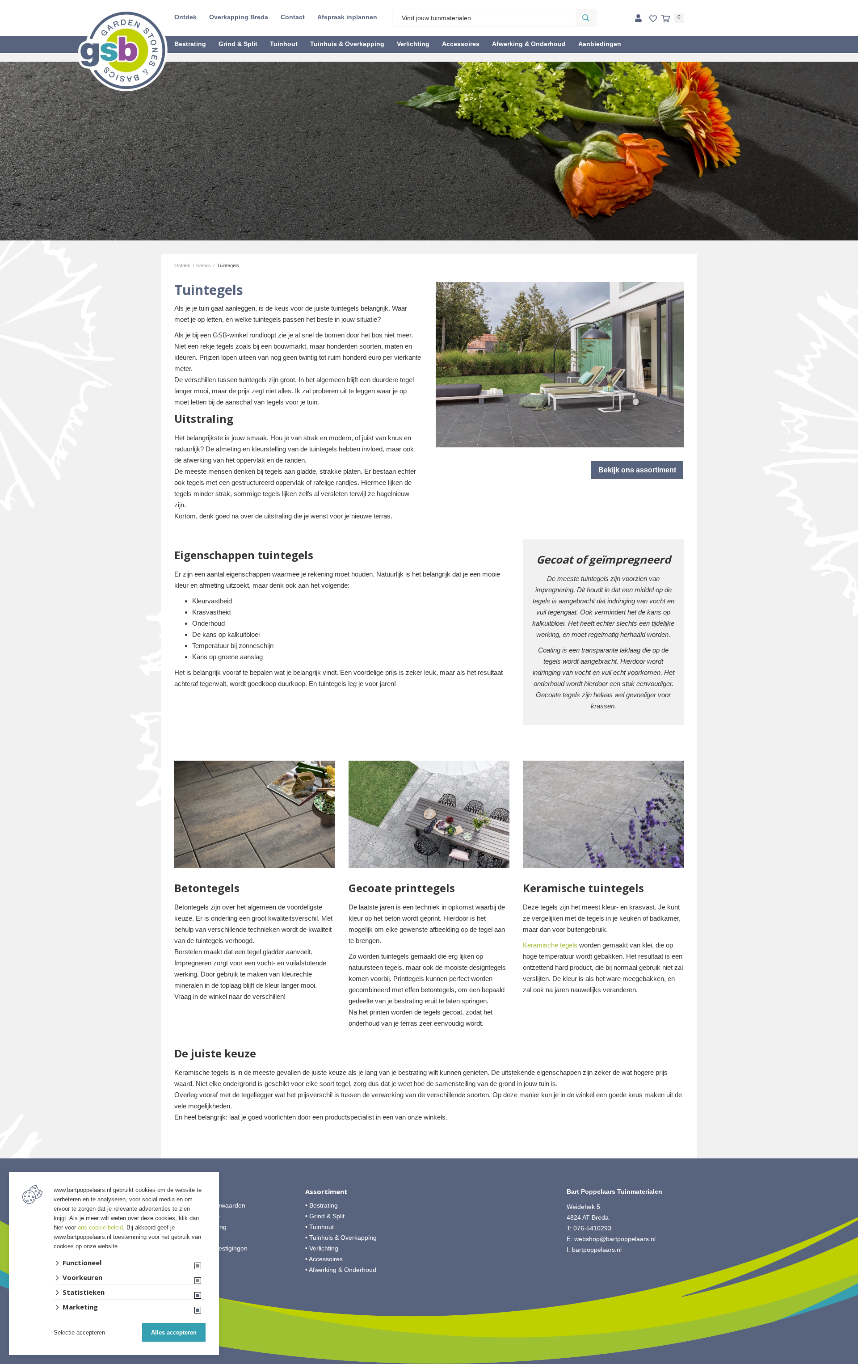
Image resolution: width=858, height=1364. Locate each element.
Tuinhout (284, 43)
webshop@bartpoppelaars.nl (615, 1238)
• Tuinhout (319, 1226)
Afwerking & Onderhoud (529, 43)
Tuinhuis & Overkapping (347, 43)
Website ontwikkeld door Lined (429, 1360)
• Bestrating (321, 1205)
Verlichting (413, 43)
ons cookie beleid (100, 1227)
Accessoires (460, 43)
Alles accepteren (174, 1332)
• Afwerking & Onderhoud (340, 1269)
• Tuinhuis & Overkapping (341, 1237)
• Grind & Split (325, 1216)
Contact (293, 17)
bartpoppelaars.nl (597, 1249)
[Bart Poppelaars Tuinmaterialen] (123, 50)
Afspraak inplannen (347, 17)
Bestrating (190, 43)
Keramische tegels (550, 945)
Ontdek (185, 17)
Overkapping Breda (238, 17)
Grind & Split (238, 43)
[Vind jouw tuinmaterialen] (586, 17)
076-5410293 (592, 1228)
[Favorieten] (653, 19)
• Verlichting (321, 1248)
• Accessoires (324, 1259)
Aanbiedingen (599, 43)
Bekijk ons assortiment (637, 470)
